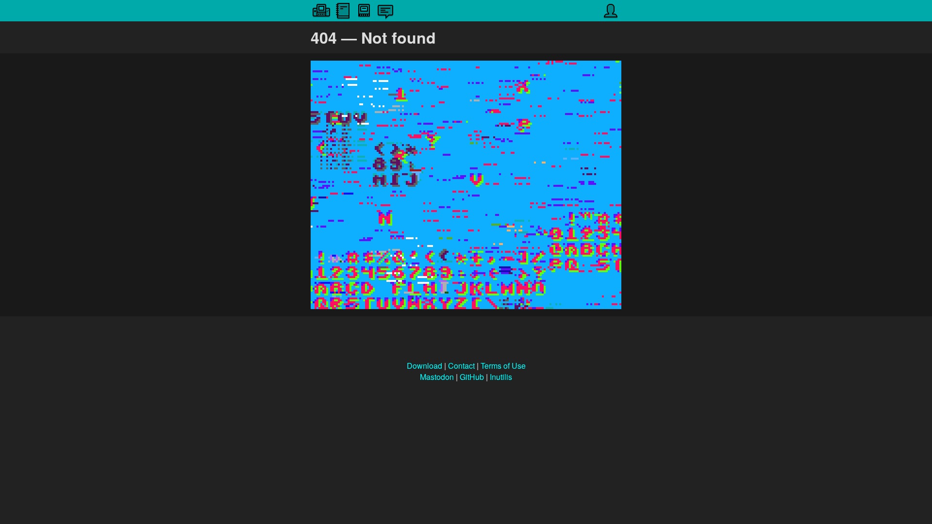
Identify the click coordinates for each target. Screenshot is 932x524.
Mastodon (437, 376)
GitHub (472, 376)
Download (424, 365)
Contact (461, 365)
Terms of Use (503, 365)
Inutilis (501, 376)
